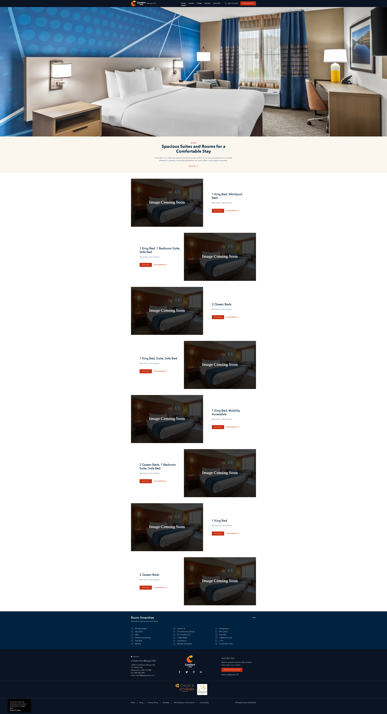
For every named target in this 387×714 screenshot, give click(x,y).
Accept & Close (15, 710)
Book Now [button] (193, 202)
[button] (216, 180)
